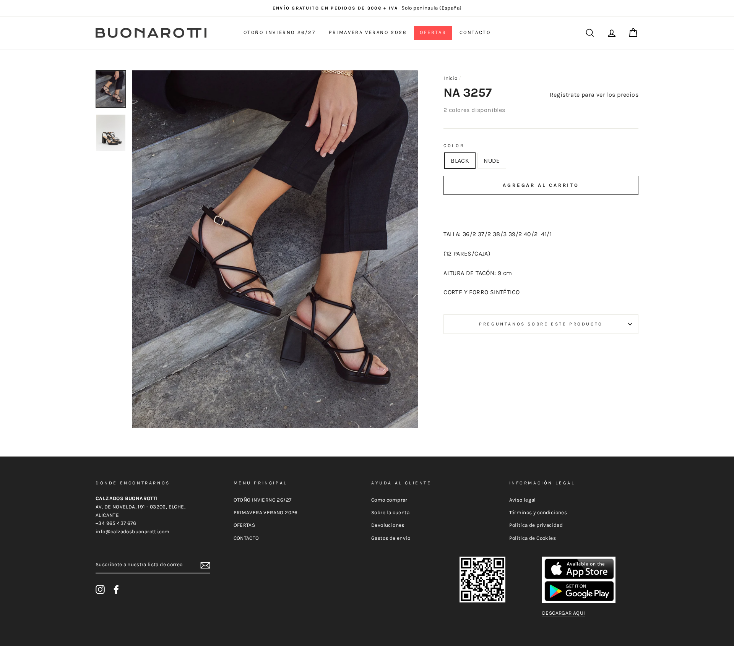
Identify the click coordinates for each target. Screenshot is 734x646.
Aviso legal (522, 500)
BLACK (460, 160)
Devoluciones (387, 525)
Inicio (450, 78)
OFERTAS (433, 32)
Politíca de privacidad (536, 525)
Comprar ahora (541, 208)
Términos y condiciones (538, 512)
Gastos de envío (390, 538)
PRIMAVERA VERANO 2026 (368, 32)
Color (453, 145)
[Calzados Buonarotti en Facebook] (116, 589)
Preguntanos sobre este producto (541, 324)
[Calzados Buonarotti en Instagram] (100, 589)
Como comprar (389, 500)
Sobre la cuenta (390, 512)
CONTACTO (475, 32)
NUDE (492, 160)
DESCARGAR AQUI (563, 613)
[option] (367, 8)
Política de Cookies (532, 538)
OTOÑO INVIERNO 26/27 (280, 32)
